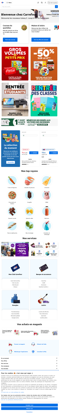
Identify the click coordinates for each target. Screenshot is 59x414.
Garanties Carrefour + (43, 286)
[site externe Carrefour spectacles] (36, 245)
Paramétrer (29, 412)
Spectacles (43, 315)
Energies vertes (15, 317)
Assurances (43, 284)
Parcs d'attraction (44, 313)
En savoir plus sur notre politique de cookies (12, 392)
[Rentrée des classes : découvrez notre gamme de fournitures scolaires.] (44, 99)
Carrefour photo (43, 317)
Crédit (43, 282)
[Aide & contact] (38, 2)
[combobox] (29, 6)
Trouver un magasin (19, 344)
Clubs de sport (15, 284)
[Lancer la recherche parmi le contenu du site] (56, 6)
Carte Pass (43, 280)
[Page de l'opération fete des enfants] (44, 63)
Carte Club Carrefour (15, 280)
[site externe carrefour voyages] (51, 253)
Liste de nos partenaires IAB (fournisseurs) (12, 399)
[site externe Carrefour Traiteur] (51, 245)
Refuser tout (29, 408)
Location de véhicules (44, 311)
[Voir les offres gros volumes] (15, 63)
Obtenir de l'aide (41, 344)
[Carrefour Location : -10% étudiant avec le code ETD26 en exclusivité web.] (15, 249)
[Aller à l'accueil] (2, 2)
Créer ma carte (15, 282)
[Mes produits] (41, 2)
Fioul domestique (15, 311)
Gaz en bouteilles (15, 313)
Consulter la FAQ (41, 351)
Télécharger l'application (21, 351)
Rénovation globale (15, 315)
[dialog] (29, 392)
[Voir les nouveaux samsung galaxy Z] (29, 22)
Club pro (15, 286)
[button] (8, 2)
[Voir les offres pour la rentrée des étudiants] (15, 99)
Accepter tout (29, 405)
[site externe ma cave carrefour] (36, 253)
